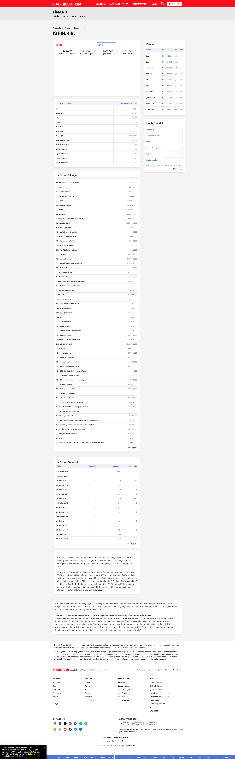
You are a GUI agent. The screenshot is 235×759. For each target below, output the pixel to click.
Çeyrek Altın (150, 98)
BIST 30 (149, 86)
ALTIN (66, 16)
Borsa (76, 28)
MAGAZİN (114, 3)
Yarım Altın (150, 104)
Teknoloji (88, 686)
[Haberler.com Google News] (55, 724)
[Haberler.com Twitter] (65, 724)
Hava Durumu (123, 682)
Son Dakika (57, 693)
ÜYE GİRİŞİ (176, 4)
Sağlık (87, 682)
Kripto (55, 697)
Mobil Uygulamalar (157, 704)
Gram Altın (149, 92)
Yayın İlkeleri (177, 670)
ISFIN (85, 28)
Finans (67, 28)
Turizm (88, 693)
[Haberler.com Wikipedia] (60, 729)
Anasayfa (57, 28)
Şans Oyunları (123, 693)
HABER (154, 3)
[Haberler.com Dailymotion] (80, 729)
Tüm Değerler (132, 448)
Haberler (56, 678)
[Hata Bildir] (118, 746)
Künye (167, 670)
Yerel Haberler (90, 700)
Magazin (56, 689)
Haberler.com (123, 678)
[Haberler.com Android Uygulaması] (138, 724)
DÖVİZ (56, 16)
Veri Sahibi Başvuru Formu (160, 697)
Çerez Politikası (156, 689)
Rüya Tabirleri (123, 697)
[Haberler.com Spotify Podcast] (86, 724)
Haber (108, 741)
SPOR (126, 3)
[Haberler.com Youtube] (65, 729)
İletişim (159, 670)
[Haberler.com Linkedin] (75, 724)
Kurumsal (154, 678)
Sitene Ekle (154, 711)
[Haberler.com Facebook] (60, 724)
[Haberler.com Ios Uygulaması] (125, 724)
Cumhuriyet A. (151, 109)
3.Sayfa (56, 700)
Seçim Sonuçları (124, 689)
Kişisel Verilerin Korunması (160, 693)
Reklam (150, 670)
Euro (147, 62)
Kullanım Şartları (156, 682)
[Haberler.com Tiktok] (70, 729)
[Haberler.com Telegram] (75, 729)
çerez (12, 750)
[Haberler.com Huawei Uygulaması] (151, 724)
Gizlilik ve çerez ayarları (104, 746)
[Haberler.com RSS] (55, 729)
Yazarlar (88, 697)
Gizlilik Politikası (156, 686)
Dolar (148, 56)
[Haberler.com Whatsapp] (80, 724)
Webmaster (154, 700)
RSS (151, 707)
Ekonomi (56, 682)
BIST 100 (149, 74)
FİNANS (60, 12)
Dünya (55, 704)
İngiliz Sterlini (150, 68)
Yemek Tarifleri (123, 700)
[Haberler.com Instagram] (70, 724)
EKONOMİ (101, 3)
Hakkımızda (140, 670)
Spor (55, 686)
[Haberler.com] (65, 670)
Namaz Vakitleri (124, 686)
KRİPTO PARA (140, 3)
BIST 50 (149, 80)
